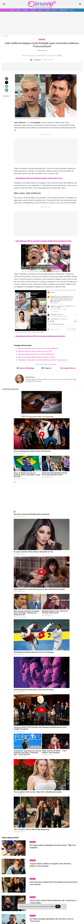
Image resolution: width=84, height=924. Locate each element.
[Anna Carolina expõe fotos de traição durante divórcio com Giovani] (14, 885)
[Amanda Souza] (31, 60)
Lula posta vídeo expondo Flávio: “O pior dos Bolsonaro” (36, 354)
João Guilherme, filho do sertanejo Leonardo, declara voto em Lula (38, 178)
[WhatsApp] (6, 86)
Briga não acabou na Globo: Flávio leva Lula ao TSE (35, 351)
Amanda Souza (37, 59)
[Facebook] (6, 78)
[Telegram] (6, 90)
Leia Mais (52, 906)
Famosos (7, 36)
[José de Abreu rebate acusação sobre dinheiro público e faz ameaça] (14, 866)
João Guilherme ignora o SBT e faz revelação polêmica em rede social (40, 336)
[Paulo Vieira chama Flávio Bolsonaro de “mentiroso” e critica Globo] (14, 903)
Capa (3, 36)
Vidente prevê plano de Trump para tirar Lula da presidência (38, 348)
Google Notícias (69, 368)
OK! (58, 906)
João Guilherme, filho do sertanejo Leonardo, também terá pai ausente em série (43, 241)
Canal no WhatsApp (26, 368)
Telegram (47, 368)
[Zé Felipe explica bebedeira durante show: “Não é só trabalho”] (14, 848)
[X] (6, 82)
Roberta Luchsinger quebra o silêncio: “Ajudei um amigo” (36, 357)
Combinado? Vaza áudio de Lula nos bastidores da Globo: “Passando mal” (42, 360)
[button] (73, 4)
